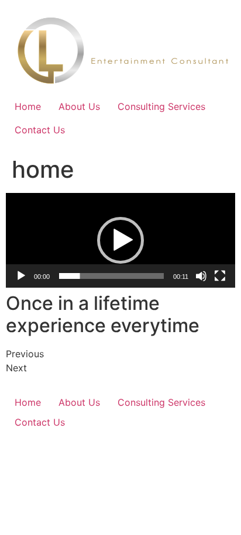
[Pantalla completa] (220, 276)
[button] (120, 240)
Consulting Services (161, 106)
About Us (79, 106)
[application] (120, 240)
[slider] (111, 276)
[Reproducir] (21, 276)
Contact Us (40, 130)
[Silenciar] (201, 276)
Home (28, 106)
